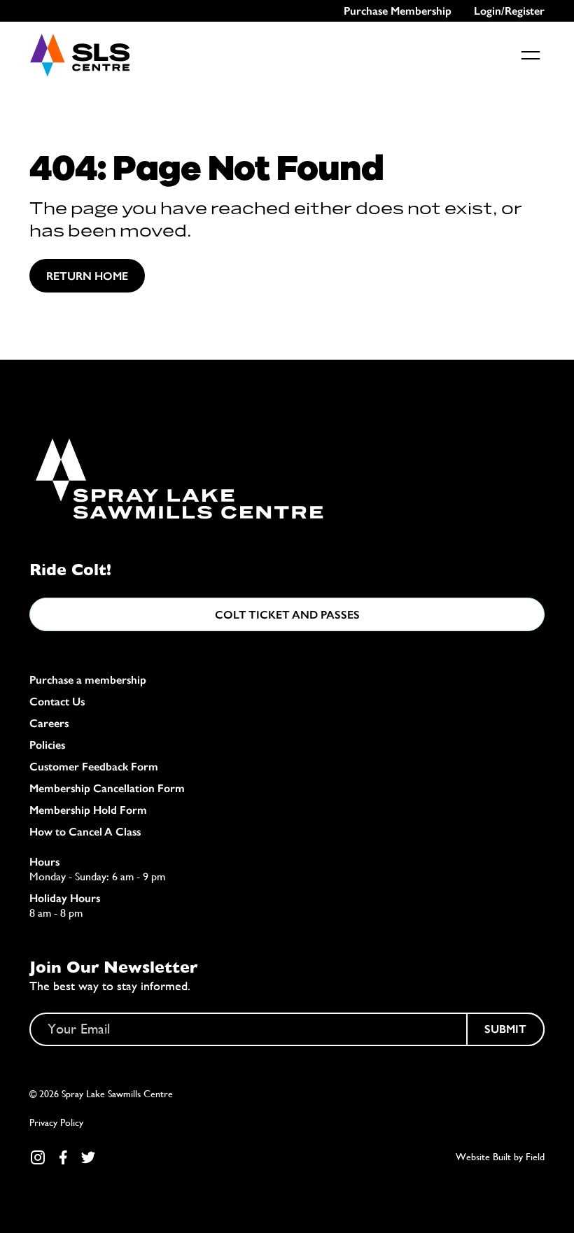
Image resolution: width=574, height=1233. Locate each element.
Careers (49, 723)
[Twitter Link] (88, 1157)
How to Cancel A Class (85, 831)
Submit (505, 1029)
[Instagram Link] (37, 1157)
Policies (47, 745)
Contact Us (57, 701)
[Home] (79, 55)
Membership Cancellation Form (107, 788)
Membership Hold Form (88, 810)
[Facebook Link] (63, 1157)
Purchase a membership (87, 679)
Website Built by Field (500, 1156)
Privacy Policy (56, 1122)
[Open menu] (531, 55)
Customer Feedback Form (93, 766)
